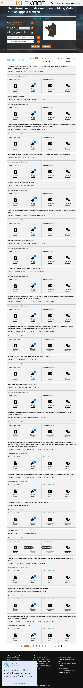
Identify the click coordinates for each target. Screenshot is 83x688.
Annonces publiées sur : (13, 28)
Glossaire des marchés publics (42, 665)
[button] (2, 3)
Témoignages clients (65, 658)
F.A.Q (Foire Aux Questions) (41, 663)
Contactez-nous (64, 656)
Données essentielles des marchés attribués (17, 33)
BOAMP (74, 663)
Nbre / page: (68, 60)
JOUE (61, 665)
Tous (45, 24)
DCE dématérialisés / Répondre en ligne (16, 23)
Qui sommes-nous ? (39, 656)
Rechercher (35, 46)
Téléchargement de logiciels (42, 661)
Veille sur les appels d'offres (15, 659)
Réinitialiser (46, 46)
